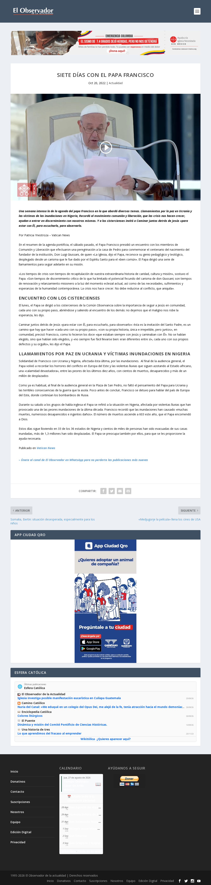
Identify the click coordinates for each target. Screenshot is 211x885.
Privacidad (18, 842)
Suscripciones (20, 802)
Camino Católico (33, 703)
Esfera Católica (34, 688)
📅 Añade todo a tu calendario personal (81, 798)
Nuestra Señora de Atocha (88, 814)
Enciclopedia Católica (37, 712)
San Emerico (78, 836)
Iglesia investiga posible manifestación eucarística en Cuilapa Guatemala (69, 698)
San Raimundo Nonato (85, 822)
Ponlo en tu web (89, 851)
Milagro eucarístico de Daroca (90, 829)
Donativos (18, 781)
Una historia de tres (36, 729)
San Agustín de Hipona (85, 807)
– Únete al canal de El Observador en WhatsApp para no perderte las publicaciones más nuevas (83, 460)
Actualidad (116, 83)
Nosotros (17, 812)
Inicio (14, 771)
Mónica (69, 790)
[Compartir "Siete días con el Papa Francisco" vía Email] (120, 491)
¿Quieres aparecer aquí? (114, 739)
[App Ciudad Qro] (105, 601)
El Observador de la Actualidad (43, 694)
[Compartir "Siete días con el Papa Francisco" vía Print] (128, 491)
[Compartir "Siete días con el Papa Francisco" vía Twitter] (112, 491)
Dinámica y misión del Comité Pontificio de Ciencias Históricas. (62, 724)
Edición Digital (21, 832)
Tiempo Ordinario (76, 781)
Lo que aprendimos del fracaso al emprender (49, 733)
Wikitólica (88, 739)
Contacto (17, 791)
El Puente (28, 721)
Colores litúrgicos (30, 716)
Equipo (15, 822)
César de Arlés (74, 786)
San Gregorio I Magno (85, 843)
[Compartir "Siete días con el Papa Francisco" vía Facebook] (103, 491)
